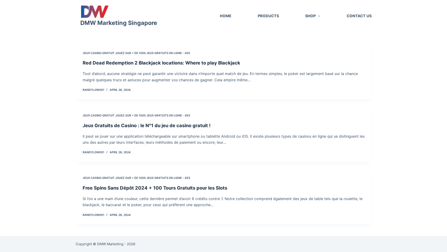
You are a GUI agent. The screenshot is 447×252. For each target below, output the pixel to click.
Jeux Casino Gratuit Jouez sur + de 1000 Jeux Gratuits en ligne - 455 (136, 53)
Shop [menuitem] (310, 16)
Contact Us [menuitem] (359, 16)
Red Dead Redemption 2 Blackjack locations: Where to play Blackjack (161, 63)
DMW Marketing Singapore (118, 22)
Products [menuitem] (268, 16)
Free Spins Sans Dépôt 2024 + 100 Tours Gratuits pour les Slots (155, 188)
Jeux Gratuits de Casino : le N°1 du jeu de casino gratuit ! (146, 125)
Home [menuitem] (225, 16)
